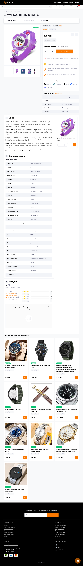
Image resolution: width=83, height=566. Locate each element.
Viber (59, 547)
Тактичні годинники (60, 530)
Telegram (60, 544)
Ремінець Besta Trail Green (13, 409)
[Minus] (45, 51)
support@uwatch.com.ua (11, 545)
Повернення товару (9, 534)
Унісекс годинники (60, 534)
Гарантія (6, 525)
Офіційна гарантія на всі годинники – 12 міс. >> (61, 74)
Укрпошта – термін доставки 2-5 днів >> (59, 64)
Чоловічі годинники (60, 525)
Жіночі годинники (60, 527)
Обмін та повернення (9, 530)
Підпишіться (53, 514)
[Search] (50, 6)
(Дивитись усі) (58, 93)
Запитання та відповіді (9, 527)
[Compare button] (76, 34)
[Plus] (52, 51)
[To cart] (74, 144)
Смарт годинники (59, 529)
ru (78, 2)
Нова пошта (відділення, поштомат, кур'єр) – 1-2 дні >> (62, 59)
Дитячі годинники (60, 532)
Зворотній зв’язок (8, 532)
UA (76, 2)
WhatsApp (60, 549)
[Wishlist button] (72, 34)
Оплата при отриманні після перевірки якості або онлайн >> (62, 69)
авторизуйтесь (11, 293)
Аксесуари (58, 536)
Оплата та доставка (8, 529)
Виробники (6, 536)
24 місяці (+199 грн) (65, 46)
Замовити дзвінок (68, 2)
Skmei (60, 25)
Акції (5, 538)
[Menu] (2, 2)
